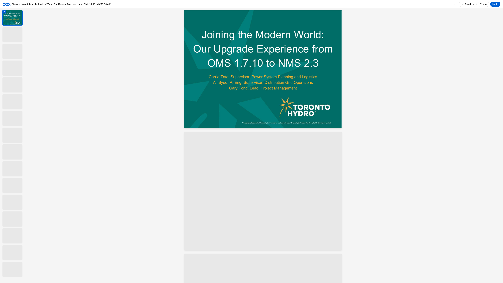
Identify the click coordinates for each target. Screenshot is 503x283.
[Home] (6, 4)
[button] (12, 17)
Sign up (483, 4)
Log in (495, 4)
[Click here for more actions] (455, 4)
